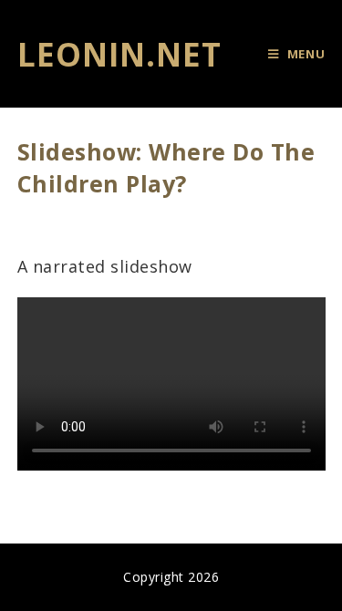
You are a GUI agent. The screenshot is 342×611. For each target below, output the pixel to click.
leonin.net (119, 54)
